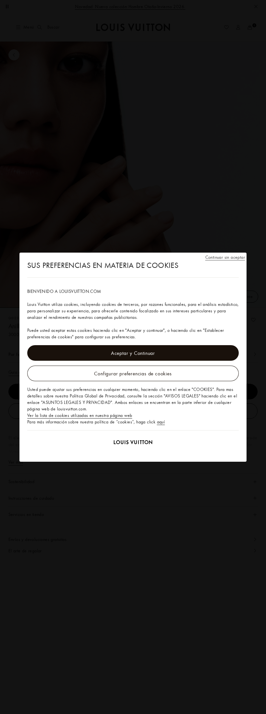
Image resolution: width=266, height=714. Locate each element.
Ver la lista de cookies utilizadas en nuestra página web (79, 415)
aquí (161, 422)
